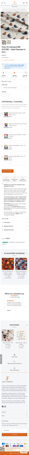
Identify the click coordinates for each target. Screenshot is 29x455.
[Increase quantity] (9, 94)
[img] (14, 296)
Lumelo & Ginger (7, 81)
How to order (5, 218)
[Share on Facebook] (7, 238)
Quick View (6, 116)
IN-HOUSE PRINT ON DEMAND (14, 253)
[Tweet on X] (5, 238)
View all (14, 255)
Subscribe (14, 434)
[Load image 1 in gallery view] (14, 25)
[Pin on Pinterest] (9, 238)
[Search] (5, 2)
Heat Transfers (14, 325)
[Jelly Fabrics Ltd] (14, 2)
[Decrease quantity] (3, 94)
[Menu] (2, 2)
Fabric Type (4, 84)
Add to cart (8, 171)
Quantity (4, 91)
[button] (8, 60)
